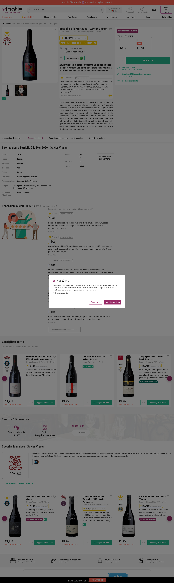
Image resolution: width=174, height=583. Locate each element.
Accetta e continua (113, 302)
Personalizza (95, 302)
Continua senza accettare (61, 293)
